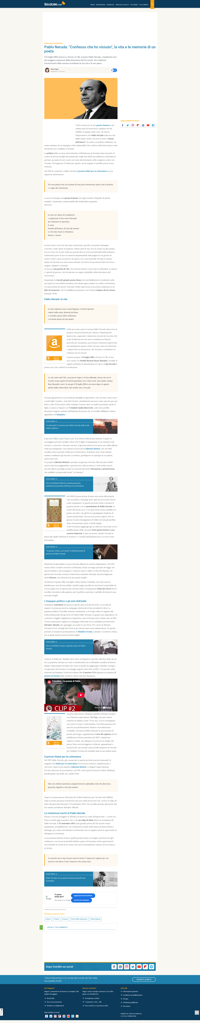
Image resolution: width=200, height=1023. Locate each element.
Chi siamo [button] (134, 5)
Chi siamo (126, 1006)
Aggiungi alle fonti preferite (83, 895)
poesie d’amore (103, 125)
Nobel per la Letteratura (66, 763)
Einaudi (65, 919)
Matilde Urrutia (85, 631)
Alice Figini (54, 69)
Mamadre (61, 414)
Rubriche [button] (110, 5)
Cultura (48, 919)
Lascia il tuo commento (57, 927)
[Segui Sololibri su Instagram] (133, 125)
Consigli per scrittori (92, 998)
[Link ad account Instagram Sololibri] (55, 1016)
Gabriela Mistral (92, 448)
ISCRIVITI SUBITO (144, 979)
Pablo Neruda (95, 919)
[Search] (152, 4)
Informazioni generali (130, 991)
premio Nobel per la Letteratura (92, 171)
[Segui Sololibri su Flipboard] (138, 125)
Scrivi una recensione (54, 1002)
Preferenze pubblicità (130, 1002)
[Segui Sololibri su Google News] (143, 125)
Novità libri (50, 998)
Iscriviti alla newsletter (81, 900)
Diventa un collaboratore (55, 1006)
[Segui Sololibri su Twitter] (128, 125)
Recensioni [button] (100, 5)
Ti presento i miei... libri (93, 1002)
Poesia (56, 919)
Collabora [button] (143, 5)
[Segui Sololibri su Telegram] (153, 125)
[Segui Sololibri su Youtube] (148, 125)
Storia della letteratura (79, 919)
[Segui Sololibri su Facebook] (123, 125)
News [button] (92, 5)
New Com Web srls (135, 1013)
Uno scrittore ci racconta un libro (96, 1006)
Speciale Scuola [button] (122, 5)
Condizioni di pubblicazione (132, 995)
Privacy (125, 999)
